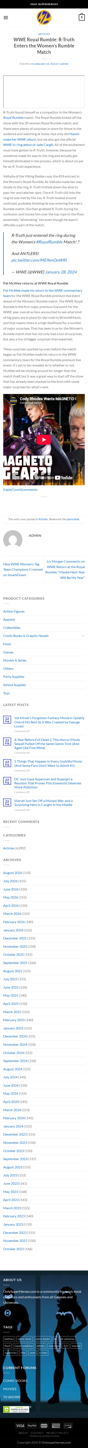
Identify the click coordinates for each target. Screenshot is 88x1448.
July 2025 (10, 979)
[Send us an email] (30, 1312)
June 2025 (11, 987)
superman (10, 1352)
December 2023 (15, 1134)
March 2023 (12, 1208)
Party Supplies (13, 676)
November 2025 (15, 946)
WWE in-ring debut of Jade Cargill (28, 145)
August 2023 (12, 1167)
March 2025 (12, 1012)
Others (8, 668)
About (23, 1432)
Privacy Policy (57, 1432)
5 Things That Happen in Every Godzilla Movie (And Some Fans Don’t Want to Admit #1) (48, 763)
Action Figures (14, 611)
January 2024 (13, 1126)
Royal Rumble (13, 117)
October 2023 (13, 1151)
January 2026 (13, 930)
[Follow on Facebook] (7, 1312)
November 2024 (15, 1044)
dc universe (68, 1339)
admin (64, 63)
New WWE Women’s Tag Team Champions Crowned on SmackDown (23, 569)
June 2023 (11, 1183)
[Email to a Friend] (47, 504)
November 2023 (15, 1142)
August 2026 (12, 873)
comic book (24, 1339)
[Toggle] (83, 635)
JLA (65, 1346)
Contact (37, 1432)
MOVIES (9, 1389)
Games (8, 652)
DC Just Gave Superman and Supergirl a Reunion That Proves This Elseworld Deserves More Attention (47, 783)
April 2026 (11, 905)
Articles (44, 34)
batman (9, 1339)
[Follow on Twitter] (22, 1312)
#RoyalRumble (49, 241)
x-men (43, 1352)
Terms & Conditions (44, 1436)
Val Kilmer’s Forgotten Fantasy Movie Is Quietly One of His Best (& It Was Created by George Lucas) (49, 722)
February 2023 (14, 1216)
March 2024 (12, 1110)
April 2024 (11, 1102)
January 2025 (13, 1028)
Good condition (23, 1346)
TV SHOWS (11, 1397)
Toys (6, 693)
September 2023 (15, 1159)
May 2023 (10, 1192)
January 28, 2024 (60, 271)
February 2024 (14, 1118)
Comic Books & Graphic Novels (26, 636)
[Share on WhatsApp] (24, 504)
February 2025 (14, 1020)
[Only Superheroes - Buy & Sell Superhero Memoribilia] (44, 17)
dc (55, 1339)
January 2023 (13, 1224)
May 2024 (10, 1093)
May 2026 (10, 897)
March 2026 (12, 913)
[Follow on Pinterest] (37, 1312)
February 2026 (14, 922)
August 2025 (12, 971)
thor (23, 1352)
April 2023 (11, 1200)
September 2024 (15, 1061)
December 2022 (15, 1232)
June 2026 (11, 889)
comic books (42, 1339)
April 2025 (11, 1003)
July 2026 (10, 881)
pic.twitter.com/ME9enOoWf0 (38, 260)
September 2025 (15, 963)
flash (7, 1346)
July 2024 (10, 1077)
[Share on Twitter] (40, 504)
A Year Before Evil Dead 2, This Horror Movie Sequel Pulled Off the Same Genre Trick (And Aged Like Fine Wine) (47, 744)
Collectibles (12, 628)
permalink (73, 519)
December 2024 (15, 1036)
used (32, 1352)
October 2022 (13, 1249)
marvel (76, 1346)
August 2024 (12, 1069)
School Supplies (14, 685)
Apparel (9, 619)
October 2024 (13, 1053)
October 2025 (13, 954)
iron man (54, 1346)
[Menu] (5, 17)
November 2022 (15, 1241)
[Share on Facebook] (32, 504)
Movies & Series (14, 660)
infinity (41, 1346)
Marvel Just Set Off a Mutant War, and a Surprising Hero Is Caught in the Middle (43, 803)
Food (7, 644)
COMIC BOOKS (15, 1381)
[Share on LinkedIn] (63, 504)
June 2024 (11, 1085)
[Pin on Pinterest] (55, 504)
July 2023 (10, 1175)
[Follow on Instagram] (14, 1312)
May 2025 (10, 995)
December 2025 (15, 938)
